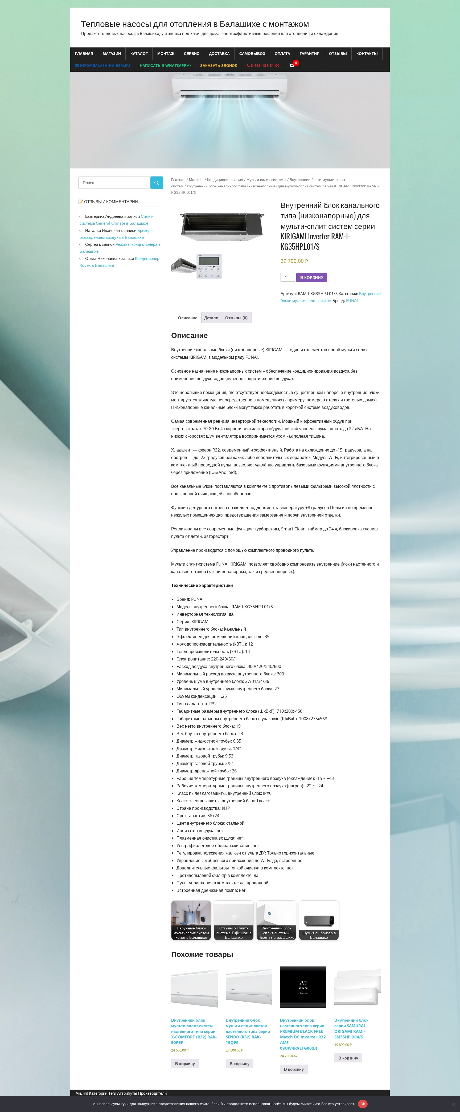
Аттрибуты (127, 1093)
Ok (362, 1104)
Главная (84, 53)
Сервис (191, 53)
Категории (98, 1093)
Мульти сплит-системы (266, 179)
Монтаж (165, 53)
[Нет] (453, 1104)
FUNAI (352, 300)
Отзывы (338, 53)
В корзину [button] (185, 1063)
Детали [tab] (211, 317)
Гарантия (309, 53)
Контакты (367, 53)
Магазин (112, 53)
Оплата (282, 53)
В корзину (311, 277)
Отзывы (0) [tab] (236, 317)
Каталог (139, 53)
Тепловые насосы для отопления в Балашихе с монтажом (195, 23)
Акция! (82, 1093)
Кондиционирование (225, 179)
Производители (152, 1093)
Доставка (219, 53)
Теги (112, 1093)
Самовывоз (252, 53)
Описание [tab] (187, 317)
